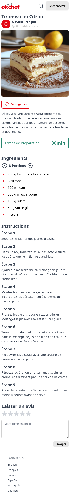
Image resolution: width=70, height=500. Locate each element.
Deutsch (12, 490)
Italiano (12, 475)
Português (13, 485)
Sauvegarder (19, 104)
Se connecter (57, 6)
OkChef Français (24, 22)
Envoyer (61, 444)
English (12, 464)
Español (12, 480)
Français (12, 470)
